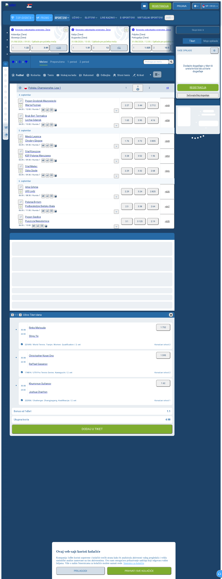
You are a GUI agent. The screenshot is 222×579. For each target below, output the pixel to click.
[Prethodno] (12, 235)
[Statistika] (43, 110)
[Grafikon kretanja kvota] (47, 110)
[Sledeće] (21, 235)
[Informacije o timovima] (55, 110)
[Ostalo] (157, 74)
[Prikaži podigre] (116, 111)
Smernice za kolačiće (133, 563)
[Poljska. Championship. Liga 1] (26, 61)
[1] (127, 105)
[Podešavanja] (196, 6)
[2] (153, 105)
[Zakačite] (20, 101)
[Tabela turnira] (51, 110)
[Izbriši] (171, 236)
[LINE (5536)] (13, 61)
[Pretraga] (171, 62)
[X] (140, 105)
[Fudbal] (20, 61)
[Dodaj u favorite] (66, 29)
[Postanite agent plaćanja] (144, 6)
